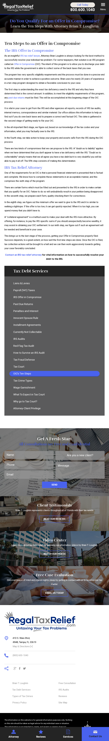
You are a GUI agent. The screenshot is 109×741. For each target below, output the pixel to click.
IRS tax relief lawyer (30, 56)
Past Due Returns (23, 304)
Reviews (41, 737)
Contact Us (95, 736)
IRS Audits (19, 339)
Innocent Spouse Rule (25, 318)
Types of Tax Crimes (22, 696)
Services (68, 737)
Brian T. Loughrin (20, 683)
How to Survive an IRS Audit (29, 353)
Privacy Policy (19, 702)
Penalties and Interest (25, 311)
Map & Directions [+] (23, 646)
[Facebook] (19, 668)
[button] (103, 7)
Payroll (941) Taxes (24, 290)
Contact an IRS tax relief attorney (23, 255)
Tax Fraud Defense (24, 360)
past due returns (16, 97)
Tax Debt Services (21, 689)
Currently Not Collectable (27, 332)
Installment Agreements (27, 325)
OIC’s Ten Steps (22, 374)
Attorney (14, 737)
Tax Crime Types (22, 381)
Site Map (62, 702)
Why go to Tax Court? (25, 401)
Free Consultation (67, 683)
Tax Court (18, 367)
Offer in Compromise (24, 64)
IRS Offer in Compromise (27, 297)
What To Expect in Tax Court (29, 395)
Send (54, 485)
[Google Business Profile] (15, 668)
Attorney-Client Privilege (27, 408)
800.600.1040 (82, 10)
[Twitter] (24, 668)
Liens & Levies (21, 283)
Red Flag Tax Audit (23, 346)
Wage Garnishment (24, 388)
